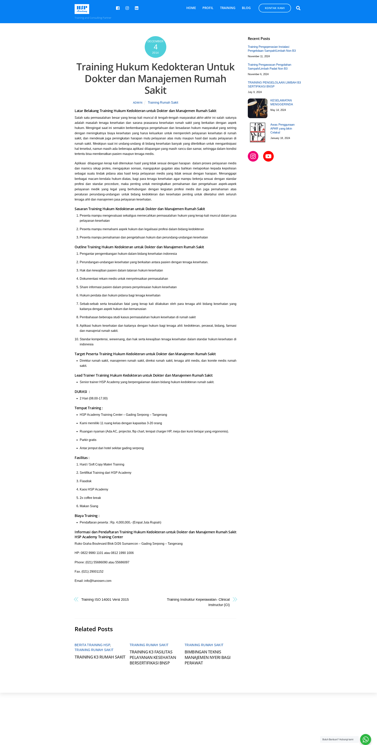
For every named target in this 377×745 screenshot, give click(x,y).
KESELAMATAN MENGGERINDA (281, 102)
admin (138, 102)
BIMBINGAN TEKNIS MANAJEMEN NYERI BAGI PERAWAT (208, 657)
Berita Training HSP (92, 645)
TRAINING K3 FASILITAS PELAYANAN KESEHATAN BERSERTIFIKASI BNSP (153, 657)
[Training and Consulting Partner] (82, 12)
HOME (191, 8)
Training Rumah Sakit (163, 102)
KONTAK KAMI (275, 8)
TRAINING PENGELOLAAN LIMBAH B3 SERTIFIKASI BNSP (274, 84)
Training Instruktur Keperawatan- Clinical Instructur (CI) (198, 602)
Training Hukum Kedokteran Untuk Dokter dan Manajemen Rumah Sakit (155, 78)
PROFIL (207, 8)
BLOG (246, 8)
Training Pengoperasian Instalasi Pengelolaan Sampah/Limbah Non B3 (272, 48)
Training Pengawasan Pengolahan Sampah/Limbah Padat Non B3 (269, 66)
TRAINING (227, 8)
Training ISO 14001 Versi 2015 (105, 599)
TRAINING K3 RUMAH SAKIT (100, 657)
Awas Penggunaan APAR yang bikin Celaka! (282, 128)
